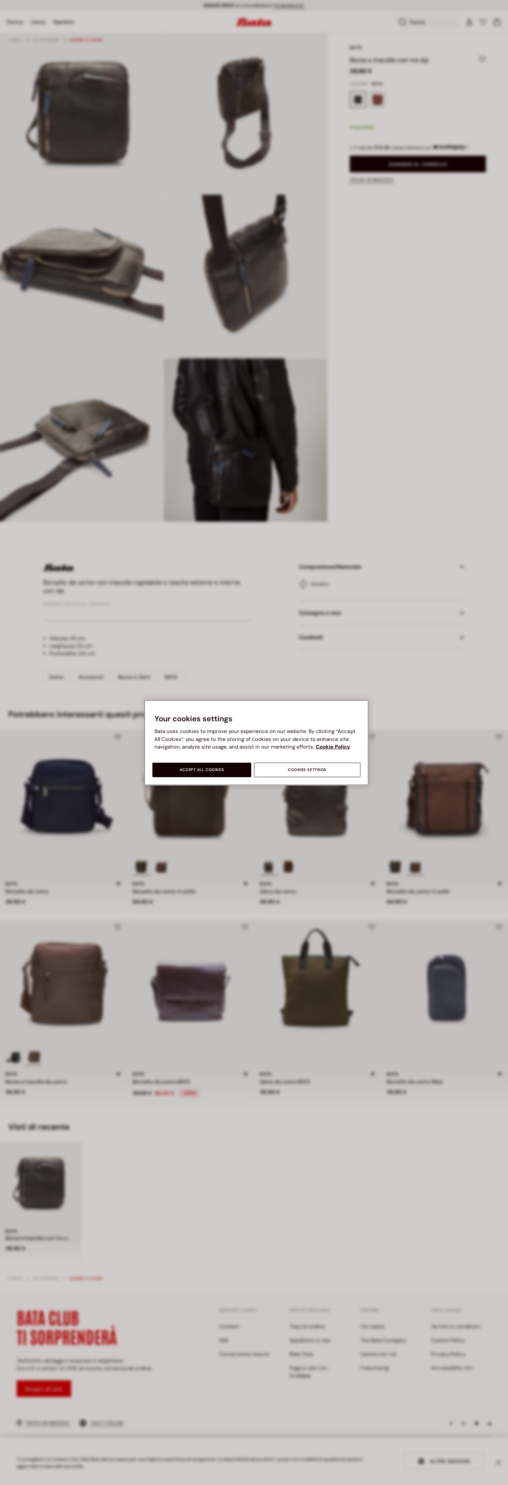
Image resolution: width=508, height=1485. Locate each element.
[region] (256, 742)
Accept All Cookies (202, 769)
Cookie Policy (333, 746)
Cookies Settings (307, 769)
